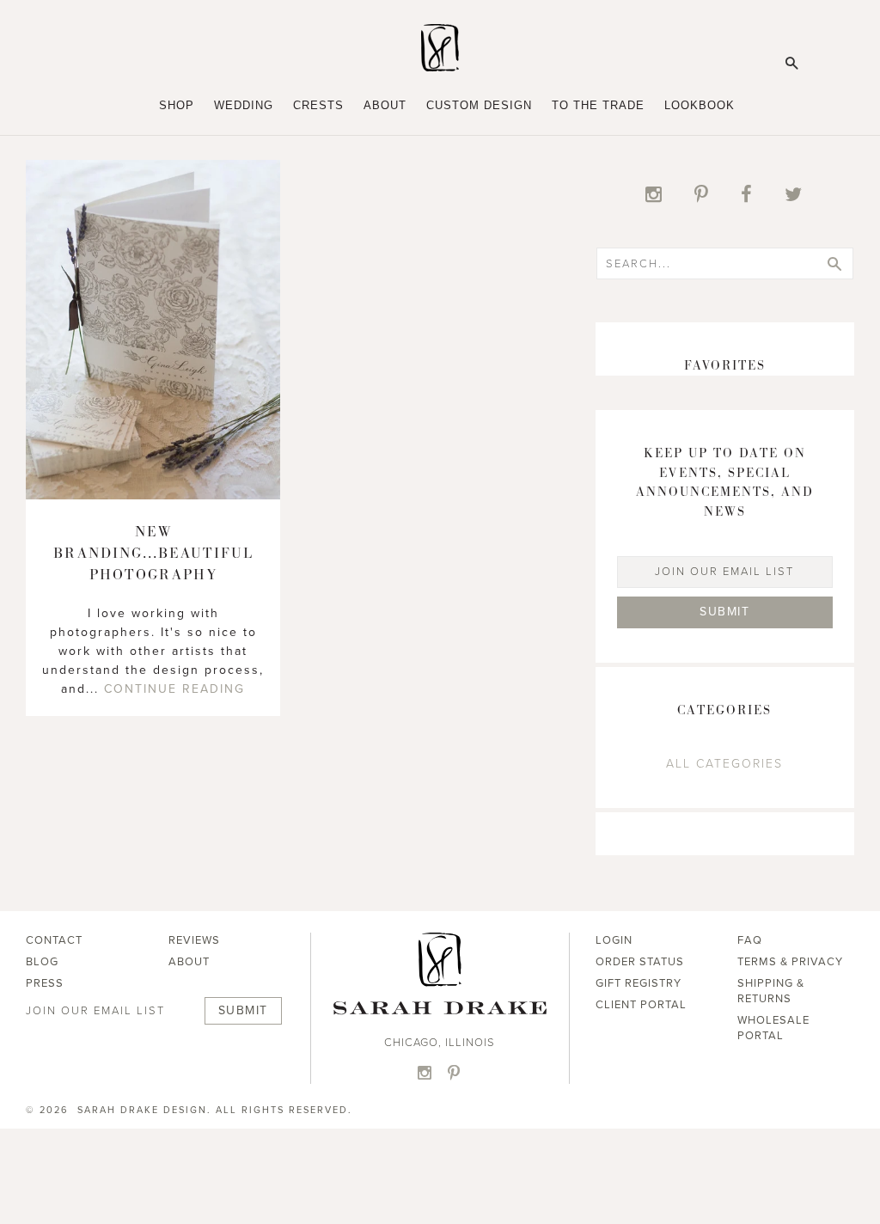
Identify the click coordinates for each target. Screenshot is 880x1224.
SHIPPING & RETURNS (770, 991)
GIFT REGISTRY (638, 983)
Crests (318, 105)
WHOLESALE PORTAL (773, 1028)
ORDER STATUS (640, 962)
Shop (176, 105)
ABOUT (189, 962)
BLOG (42, 962)
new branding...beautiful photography (153, 553)
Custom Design (479, 105)
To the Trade (598, 105)
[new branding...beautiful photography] (153, 495)
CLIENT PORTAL (641, 1005)
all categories (724, 763)
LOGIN (614, 940)
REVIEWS (194, 940)
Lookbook (699, 105)
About (385, 105)
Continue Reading (174, 689)
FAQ (749, 940)
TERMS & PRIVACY (790, 962)
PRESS (45, 983)
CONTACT (54, 940)
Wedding (243, 105)
